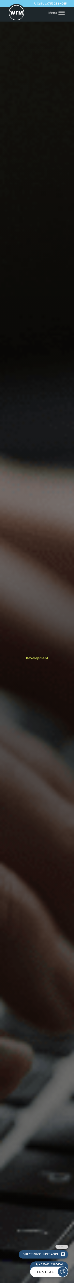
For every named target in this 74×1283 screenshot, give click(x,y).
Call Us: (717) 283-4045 (51, 3)
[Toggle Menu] (61, 12)
